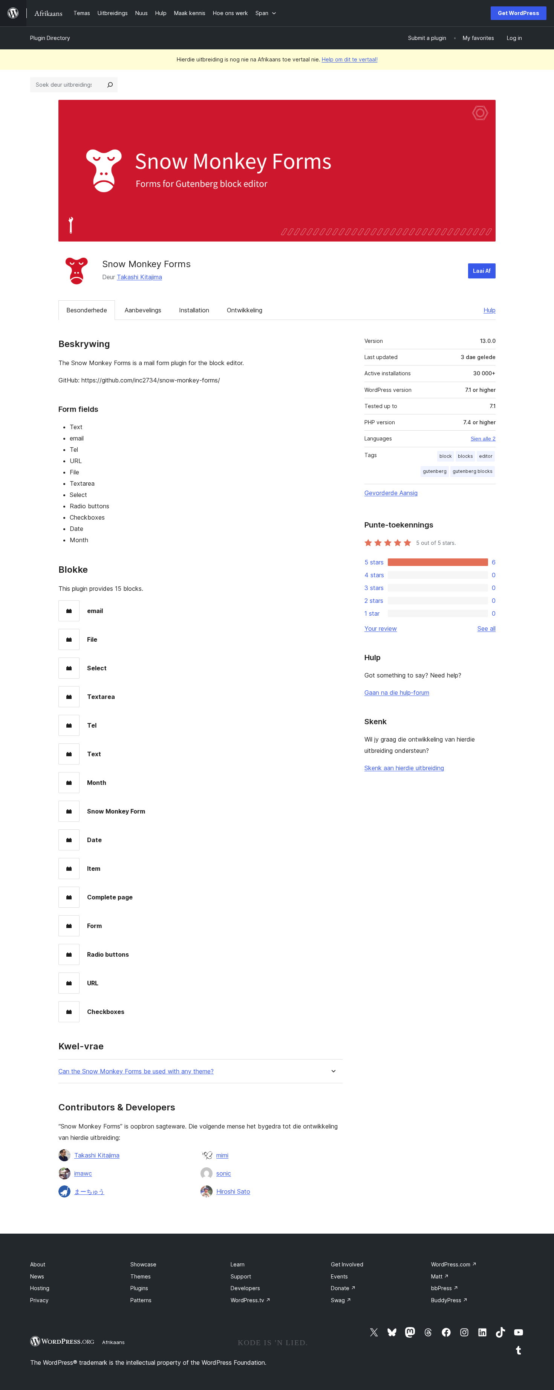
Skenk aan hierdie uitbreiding (404, 768)
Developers (245, 1288)
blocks (465, 456)
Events (339, 1276)
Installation (194, 310)
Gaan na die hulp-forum (396, 692)
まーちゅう (89, 1191)
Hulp (490, 310)
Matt (440, 1276)
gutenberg (435, 471)
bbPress (444, 1288)
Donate (343, 1288)
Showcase (143, 1264)
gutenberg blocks (473, 471)
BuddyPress (449, 1300)
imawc (83, 1173)
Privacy (39, 1300)
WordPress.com (454, 1264)
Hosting (39, 1288)
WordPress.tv (251, 1300)
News (37, 1276)
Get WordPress (518, 13)
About (37, 1264)
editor (486, 456)
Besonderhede (86, 310)
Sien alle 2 (483, 439)
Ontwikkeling (244, 310)
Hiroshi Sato (233, 1191)
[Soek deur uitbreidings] (110, 84)
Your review (380, 628)
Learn (238, 1264)
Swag (341, 1300)
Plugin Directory (50, 38)
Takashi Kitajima (139, 277)
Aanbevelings (143, 310)
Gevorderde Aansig (391, 493)
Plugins (139, 1288)
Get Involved (347, 1264)
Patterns (141, 1300)
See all (486, 628)
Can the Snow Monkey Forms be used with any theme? (136, 1071)
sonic (223, 1173)
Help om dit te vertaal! (350, 59)
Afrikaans (113, 1342)
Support (241, 1276)
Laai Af (482, 271)
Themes (140, 1276)
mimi (222, 1155)
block (445, 456)
